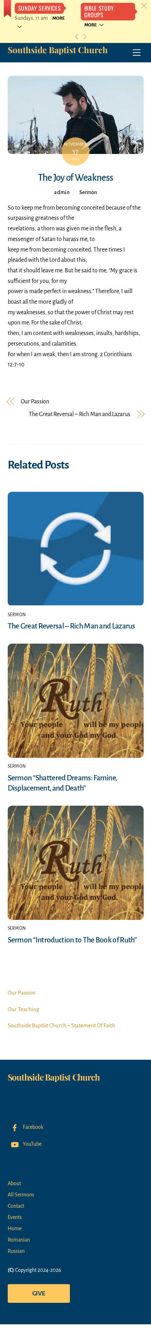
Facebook (32, 1127)
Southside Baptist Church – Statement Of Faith (61, 1025)
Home (14, 1228)
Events (15, 1217)
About (14, 1183)
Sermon (88, 192)
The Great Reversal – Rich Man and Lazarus (79, 414)
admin (62, 192)
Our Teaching (23, 1009)
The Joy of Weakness (75, 178)
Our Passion (35, 401)
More (90, 24)
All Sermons (21, 1194)
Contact (16, 1206)
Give (38, 1293)
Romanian (19, 1240)
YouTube (31, 1144)
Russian (16, 1251)
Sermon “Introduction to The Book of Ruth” (72, 940)
